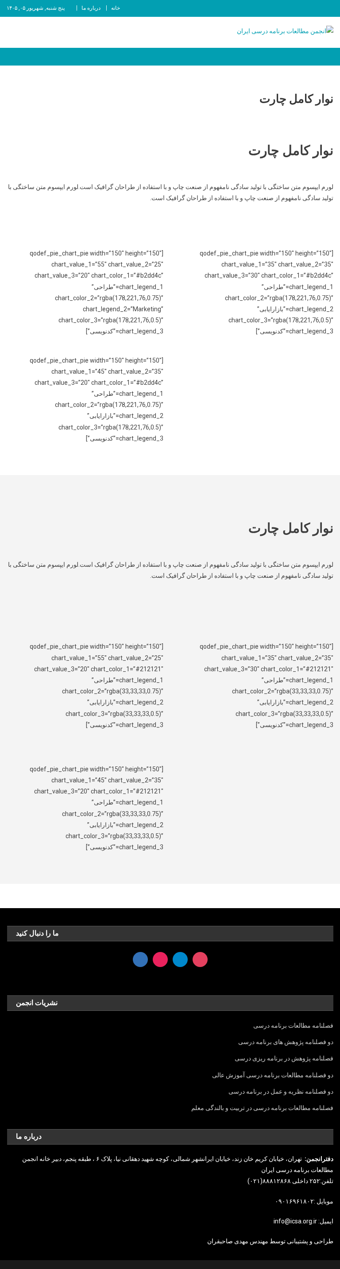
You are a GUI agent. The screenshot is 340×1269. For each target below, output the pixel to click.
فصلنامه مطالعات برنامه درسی (293, 1025)
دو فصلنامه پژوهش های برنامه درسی (285, 1041)
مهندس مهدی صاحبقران (238, 1241)
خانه (115, 8)
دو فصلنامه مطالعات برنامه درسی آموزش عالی (272, 1075)
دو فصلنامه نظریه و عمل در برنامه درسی (280, 1091)
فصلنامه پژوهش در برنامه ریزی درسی (284, 1058)
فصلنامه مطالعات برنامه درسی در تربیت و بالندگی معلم (262, 1107)
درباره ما (90, 8)
